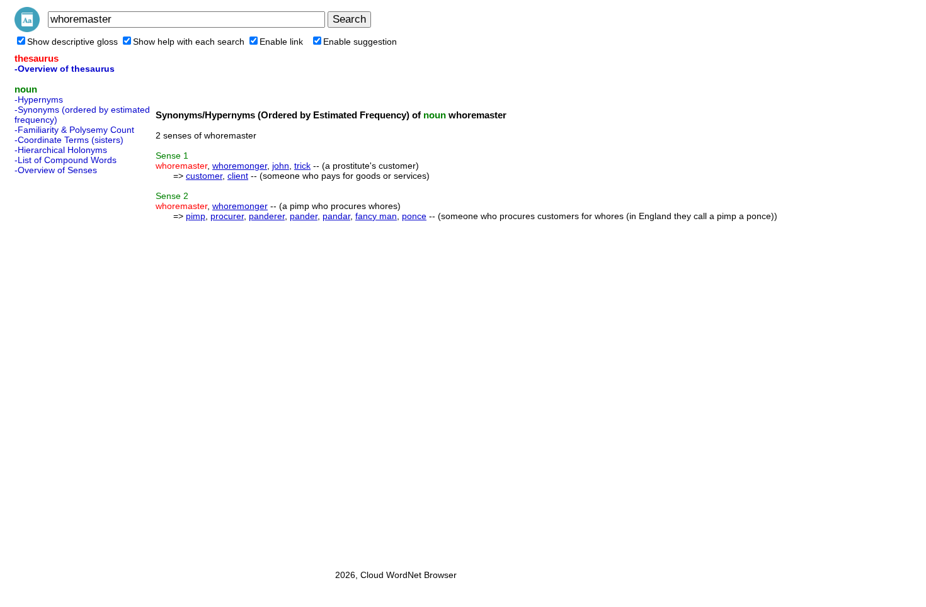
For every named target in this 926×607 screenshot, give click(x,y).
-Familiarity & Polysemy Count (74, 130)
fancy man (376, 216)
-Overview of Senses (55, 170)
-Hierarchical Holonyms (60, 150)
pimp (195, 216)
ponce (414, 216)
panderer (267, 216)
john (280, 166)
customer (204, 176)
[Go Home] (27, 29)
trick (302, 166)
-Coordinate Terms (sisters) (68, 140)
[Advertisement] (64, 368)
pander (303, 216)
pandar (336, 216)
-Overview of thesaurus (64, 69)
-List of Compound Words (65, 160)
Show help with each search (188, 42)
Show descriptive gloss (72, 42)
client (237, 176)
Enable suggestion (360, 42)
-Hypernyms (38, 99)
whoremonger (239, 166)
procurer (227, 216)
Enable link (281, 42)
